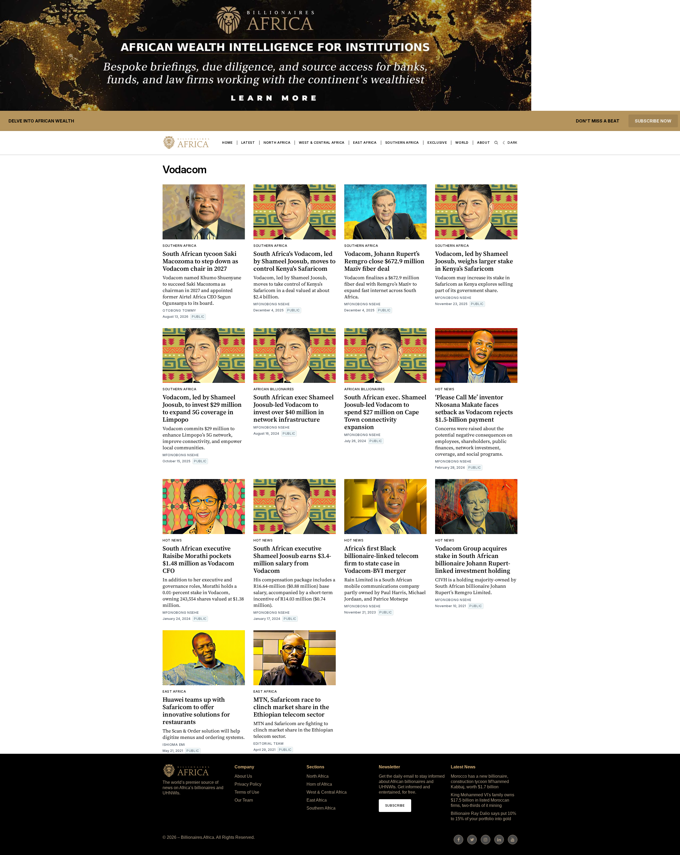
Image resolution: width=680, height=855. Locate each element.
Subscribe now (653, 121)
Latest (248, 143)
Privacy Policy (248, 784)
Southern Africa (402, 143)
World (462, 143)
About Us (243, 776)
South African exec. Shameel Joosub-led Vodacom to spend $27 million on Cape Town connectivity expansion (385, 412)
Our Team (244, 800)
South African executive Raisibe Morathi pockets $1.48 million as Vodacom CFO (198, 559)
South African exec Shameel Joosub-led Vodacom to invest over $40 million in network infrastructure (293, 408)
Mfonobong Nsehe (271, 304)
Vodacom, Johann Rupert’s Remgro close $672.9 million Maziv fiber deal (384, 261)
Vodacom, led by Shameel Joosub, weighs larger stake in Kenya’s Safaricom (474, 261)
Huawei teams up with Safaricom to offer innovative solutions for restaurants (196, 710)
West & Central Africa (322, 143)
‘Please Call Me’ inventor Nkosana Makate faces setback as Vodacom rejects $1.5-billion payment (474, 408)
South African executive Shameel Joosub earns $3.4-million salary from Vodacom (292, 559)
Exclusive (437, 143)
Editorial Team (268, 744)
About (483, 143)
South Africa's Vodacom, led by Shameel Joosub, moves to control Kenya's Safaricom (294, 261)
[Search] (496, 143)
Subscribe (395, 805)
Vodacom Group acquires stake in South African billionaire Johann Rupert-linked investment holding (472, 559)
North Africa (277, 143)
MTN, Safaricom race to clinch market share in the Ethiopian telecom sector (291, 707)
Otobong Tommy (179, 310)
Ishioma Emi (174, 745)
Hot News (444, 389)
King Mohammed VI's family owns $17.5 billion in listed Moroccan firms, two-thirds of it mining (482, 800)
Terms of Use (247, 792)
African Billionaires (273, 389)
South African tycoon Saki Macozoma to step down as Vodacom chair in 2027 (200, 261)
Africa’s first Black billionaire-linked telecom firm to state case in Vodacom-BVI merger (381, 559)
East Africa (365, 143)
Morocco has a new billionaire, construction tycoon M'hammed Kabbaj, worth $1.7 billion (480, 781)
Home (227, 143)
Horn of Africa (319, 784)
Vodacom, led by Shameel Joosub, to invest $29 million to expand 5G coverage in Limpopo (202, 408)
